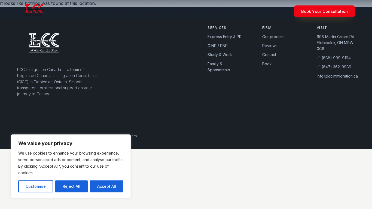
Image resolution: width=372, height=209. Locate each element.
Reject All (71, 186)
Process (214, 11)
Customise (36, 186)
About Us (149, 11)
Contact (278, 11)
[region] (71, 166)
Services (182, 11)
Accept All (106, 186)
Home (119, 11)
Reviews (247, 11)
